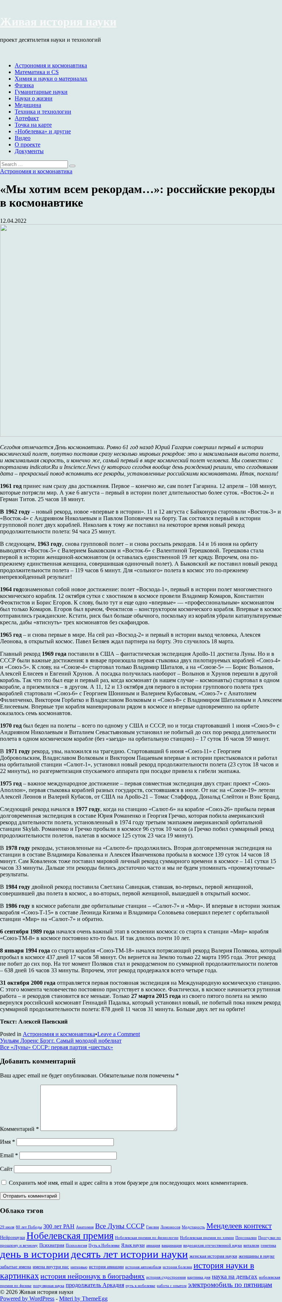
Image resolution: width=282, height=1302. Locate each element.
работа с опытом (172, 1286)
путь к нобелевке (140, 1286)
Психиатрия (51, 1245)
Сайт (6, 1169)
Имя (7, 1142)
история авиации (106, 1266)
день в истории (34, 1254)
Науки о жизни (34, 98)
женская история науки (213, 1256)
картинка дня (198, 1277)
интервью (78, 1267)
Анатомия (85, 1227)
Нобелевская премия (69, 1235)
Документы (29, 151)
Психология (76, 1245)
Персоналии (246, 1238)
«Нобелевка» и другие (43, 131)
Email (9, 1155)
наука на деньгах (234, 1276)
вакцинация (172, 1245)
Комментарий (19, 1129)
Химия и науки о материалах (51, 78)
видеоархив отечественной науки (212, 1245)
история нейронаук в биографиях (92, 1276)
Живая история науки (58, 21)
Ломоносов (170, 1227)
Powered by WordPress (27, 1298)
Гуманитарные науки (41, 92)
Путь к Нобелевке (104, 1245)
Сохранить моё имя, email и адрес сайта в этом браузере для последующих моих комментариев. (128, 1183)
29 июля (7, 1227)
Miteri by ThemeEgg (83, 1298)
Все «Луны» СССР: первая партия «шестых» (56, 1047)
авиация (153, 1245)
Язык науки (133, 1245)
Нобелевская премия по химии (207, 1238)
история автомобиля (143, 1267)
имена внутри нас (51, 1266)
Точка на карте (33, 125)
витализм (251, 1245)
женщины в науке (257, 1256)
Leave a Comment (118, 1034)
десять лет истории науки (129, 1254)
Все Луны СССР (120, 1226)
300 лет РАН (59, 1226)
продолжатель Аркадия (95, 1285)
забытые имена (15, 1266)
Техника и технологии (43, 111)
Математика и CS (37, 72)
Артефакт (27, 118)
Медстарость (193, 1227)
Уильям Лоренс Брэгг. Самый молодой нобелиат (61, 1040)
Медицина (28, 105)
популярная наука (48, 1286)
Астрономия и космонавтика (51, 65)
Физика (24, 85)
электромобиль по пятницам (230, 1284)
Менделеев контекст (239, 1226)
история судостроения (166, 1277)
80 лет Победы (29, 1227)
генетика (268, 1245)
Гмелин (152, 1227)
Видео (22, 138)
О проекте (27, 144)
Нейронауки (12, 1237)
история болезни (177, 1267)
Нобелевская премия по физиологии (146, 1238)
